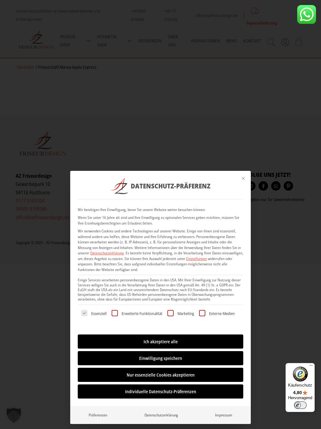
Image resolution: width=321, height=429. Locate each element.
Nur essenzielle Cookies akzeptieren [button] (161, 375)
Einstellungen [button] (196, 258)
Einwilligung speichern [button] (160, 358)
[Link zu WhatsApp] (306, 14)
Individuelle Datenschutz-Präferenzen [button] (160, 391)
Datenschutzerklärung (107, 253)
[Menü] (311, 367)
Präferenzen (98, 415)
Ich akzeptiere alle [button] (161, 342)
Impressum (223, 415)
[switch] (300, 405)
